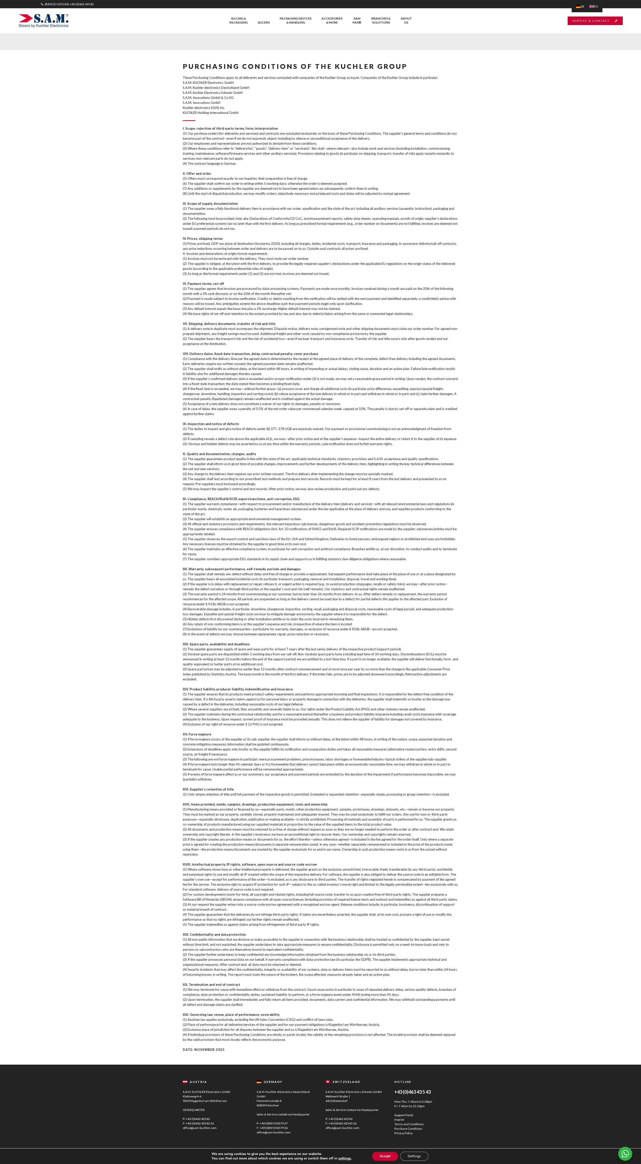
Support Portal (403, 1115)
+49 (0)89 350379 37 (274, 1123)
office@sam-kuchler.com (200, 1128)
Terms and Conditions (409, 1124)
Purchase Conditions (408, 1128)
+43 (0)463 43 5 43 (412, 1092)
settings (344, 1158)
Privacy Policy (403, 1133)
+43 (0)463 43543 (82, 4)
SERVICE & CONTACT (591, 21)
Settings (414, 1156)
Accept (385, 1156)
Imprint (399, 1119)
